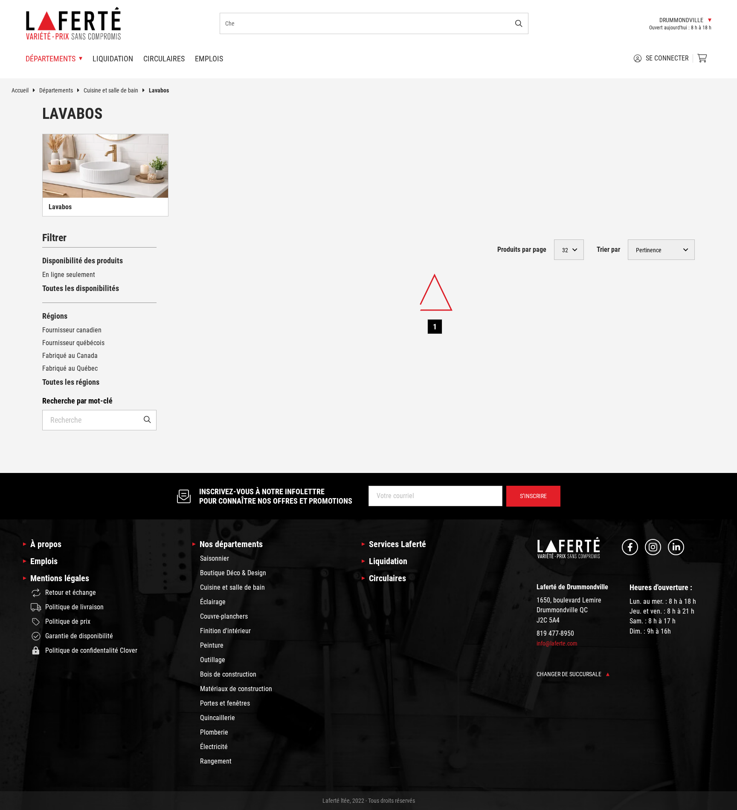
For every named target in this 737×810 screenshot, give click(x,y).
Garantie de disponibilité (79, 636)
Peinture (211, 645)
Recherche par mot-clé (77, 400)
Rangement (216, 761)
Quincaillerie (217, 718)
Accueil (20, 90)
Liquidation (113, 58)
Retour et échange (70, 592)
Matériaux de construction (236, 689)
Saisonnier (214, 558)
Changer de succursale (570, 674)
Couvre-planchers (224, 616)
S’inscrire (533, 496)
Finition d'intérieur (225, 631)
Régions (54, 315)
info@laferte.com (557, 643)
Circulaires (164, 58)
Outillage (212, 660)
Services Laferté (397, 544)
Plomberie (214, 732)
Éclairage (213, 602)
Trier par (608, 249)
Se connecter (667, 58)
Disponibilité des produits (82, 260)
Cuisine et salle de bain (111, 90)
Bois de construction (228, 674)
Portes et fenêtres (225, 703)
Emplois (209, 58)
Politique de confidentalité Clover (91, 650)
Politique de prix (67, 621)
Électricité (214, 747)
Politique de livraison (74, 607)
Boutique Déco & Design (233, 573)
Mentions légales (59, 578)
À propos (45, 544)
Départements (56, 90)
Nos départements (231, 544)
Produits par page (521, 249)
